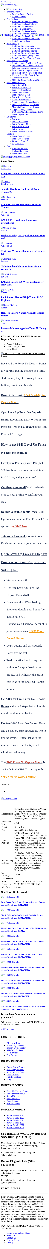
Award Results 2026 (15, 1115)
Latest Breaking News (21, 124)
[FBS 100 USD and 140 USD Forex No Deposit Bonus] (24, 356)
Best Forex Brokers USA (23, 26)
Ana (8, 146)
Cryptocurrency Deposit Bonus (25, 102)
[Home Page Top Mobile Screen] (15, 156)
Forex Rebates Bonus (21, 97)
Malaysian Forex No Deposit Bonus (27, 65)
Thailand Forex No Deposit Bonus (27, 73)
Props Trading (13, 43)
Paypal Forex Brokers (16, 1067)
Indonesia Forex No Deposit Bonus (27, 68)
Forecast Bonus (13, 1098)
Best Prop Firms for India (23, 46)
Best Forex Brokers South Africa (26, 38)
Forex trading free (19, 153)
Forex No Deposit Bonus (17, 60)
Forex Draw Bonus (20, 92)
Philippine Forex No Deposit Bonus (27, 80)
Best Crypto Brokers (21, 41)
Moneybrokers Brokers (16, 1072)
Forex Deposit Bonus (16, 82)
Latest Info (11, 117)
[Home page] (15, 9)
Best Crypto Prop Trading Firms (26, 58)
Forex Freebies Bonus (21, 90)
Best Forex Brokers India (23, 36)
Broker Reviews (14, 12)
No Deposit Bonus (20, 78)
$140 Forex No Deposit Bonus (25, 70)
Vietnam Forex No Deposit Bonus (26, 75)
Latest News (17, 129)
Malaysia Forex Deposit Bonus (25, 107)
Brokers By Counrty (21, 151)
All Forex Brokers (20, 148)
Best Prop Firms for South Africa (26, 48)
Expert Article (18, 143)
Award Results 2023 (15, 1123)
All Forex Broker (14, 1043)
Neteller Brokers (14, 1077)
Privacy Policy (13, 1240)
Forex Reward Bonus (21, 95)
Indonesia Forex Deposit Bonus (25, 104)
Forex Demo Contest (21, 136)
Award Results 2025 (15, 1118)
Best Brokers (12, 19)
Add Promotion (7, 1029)
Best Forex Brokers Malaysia (24, 24)
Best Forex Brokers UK (22, 29)
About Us (11, 1235)
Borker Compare (19, 16)
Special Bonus (13, 1096)
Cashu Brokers (13, 1074)
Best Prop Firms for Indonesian (25, 53)
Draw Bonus (12, 1101)
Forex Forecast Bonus (21, 87)
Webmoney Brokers (15, 1069)
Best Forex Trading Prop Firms (25, 56)
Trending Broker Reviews (23, 14)
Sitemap (10, 1243)
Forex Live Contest (20, 139)
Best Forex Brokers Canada (24, 31)
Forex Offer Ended (20, 121)
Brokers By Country (15, 1045)
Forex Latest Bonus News (23, 131)
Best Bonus (11, 1055)
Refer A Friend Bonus (21, 100)
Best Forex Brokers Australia (24, 34)
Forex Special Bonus (21, 85)
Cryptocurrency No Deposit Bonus (27, 63)
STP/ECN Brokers (15, 1050)
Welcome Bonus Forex (22, 141)
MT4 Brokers (12, 1053)
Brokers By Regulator (16, 1048)
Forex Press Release (20, 126)
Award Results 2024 (15, 1120)
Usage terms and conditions (18, 1233)
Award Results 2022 (15, 1125)
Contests (10, 134)
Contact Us (11, 1238)
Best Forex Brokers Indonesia (25, 21)
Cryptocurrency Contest (22, 109)
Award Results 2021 (15, 1127)
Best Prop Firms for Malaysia (24, 51)
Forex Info (16, 119)
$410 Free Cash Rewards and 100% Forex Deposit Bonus (27, 113)
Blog (9, 1079)
